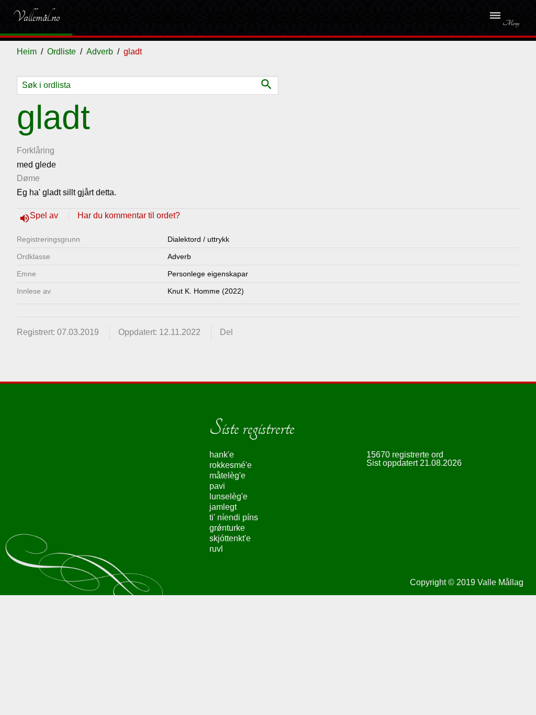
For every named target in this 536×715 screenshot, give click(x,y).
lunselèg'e (228, 496)
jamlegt (223, 506)
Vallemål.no (28, 16)
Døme (28, 178)
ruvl (216, 548)
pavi (217, 486)
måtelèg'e (227, 475)
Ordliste (61, 51)
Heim (27, 51)
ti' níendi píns (233, 517)
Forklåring (35, 150)
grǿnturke (227, 527)
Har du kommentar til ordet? (128, 215)
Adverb (99, 51)
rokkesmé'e (230, 465)
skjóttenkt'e (230, 538)
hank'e (221, 454)
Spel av (45, 215)
